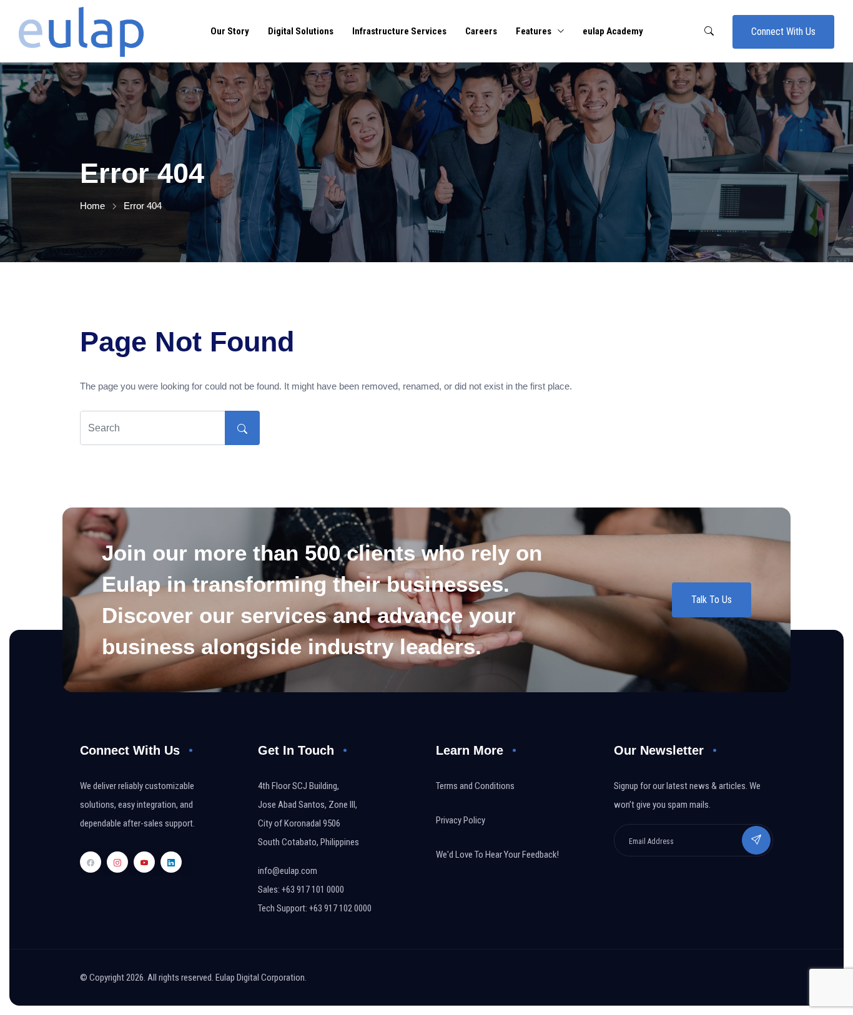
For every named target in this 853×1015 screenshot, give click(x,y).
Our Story (229, 31)
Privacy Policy (460, 820)
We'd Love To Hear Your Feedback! (497, 854)
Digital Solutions (300, 31)
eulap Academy (613, 31)
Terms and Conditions (475, 786)
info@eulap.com (287, 870)
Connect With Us (783, 31)
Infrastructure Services (399, 31)
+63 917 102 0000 (340, 908)
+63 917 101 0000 (313, 889)
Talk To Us (711, 600)
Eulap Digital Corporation (260, 977)
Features (533, 31)
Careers (481, 31)
